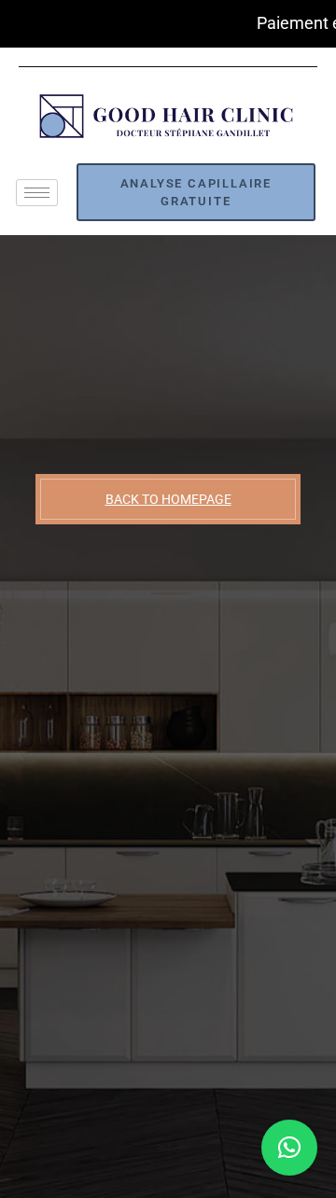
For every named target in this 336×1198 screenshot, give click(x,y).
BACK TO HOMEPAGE (168, 499)
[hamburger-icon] (37, 192)
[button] (289, 1148)
